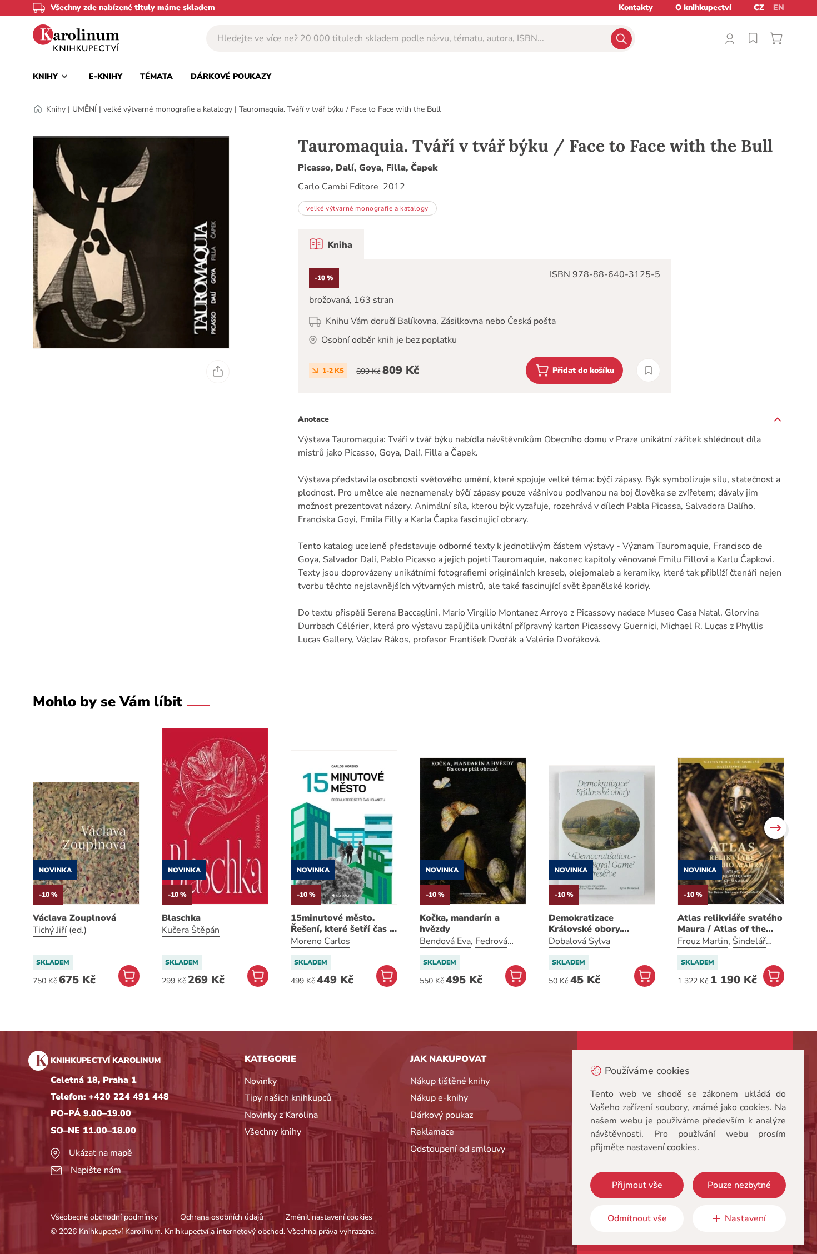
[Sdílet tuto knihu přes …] (218, 371)
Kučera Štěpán (191, 930)
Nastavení (745, 1218)
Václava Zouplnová (74, 917)
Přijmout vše (637, 1185)
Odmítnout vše (637, 1218)
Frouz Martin (702, 941)
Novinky (261, 1081)
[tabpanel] (484, 326)
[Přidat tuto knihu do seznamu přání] (648, 370)
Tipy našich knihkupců (288, 1098)
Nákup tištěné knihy (450, 1081)
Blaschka (181, 917)
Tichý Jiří (50, 930)
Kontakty (636, 7)
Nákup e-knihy (439, 1098)
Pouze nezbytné (739, 1185)
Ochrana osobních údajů (221, 1217)
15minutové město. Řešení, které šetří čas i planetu (341, 923)
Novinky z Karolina (281, 1115)
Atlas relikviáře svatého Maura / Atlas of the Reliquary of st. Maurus (730, 923)
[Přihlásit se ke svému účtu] (730, 38)
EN (778, 7)
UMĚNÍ (84, 109)
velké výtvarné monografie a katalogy (167, 109)
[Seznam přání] (753, 38)
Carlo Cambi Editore (338, 187)
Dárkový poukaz (441, 1115)
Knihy (56, 109)
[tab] (331, 244)
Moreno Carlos (320, 941)
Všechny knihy (273, 1132)
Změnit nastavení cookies (329, 1217)
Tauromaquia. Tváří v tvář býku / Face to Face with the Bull (340, 109)
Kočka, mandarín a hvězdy (460, 923)
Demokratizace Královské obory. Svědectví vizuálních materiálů (593, 923)
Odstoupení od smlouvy (457, 1149)
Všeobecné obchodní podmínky (104, 1217)
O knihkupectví (703, 7)
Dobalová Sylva (579, 941)
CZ (759, 7)
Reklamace (432, 1132)
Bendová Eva (445, 941)
